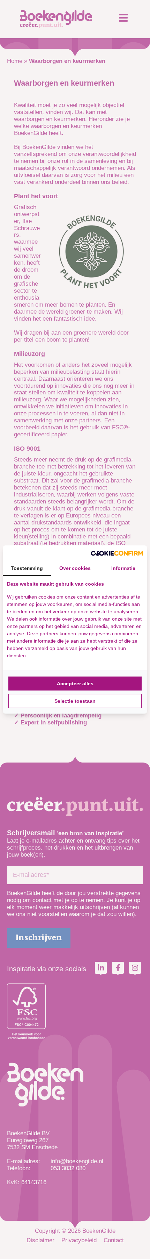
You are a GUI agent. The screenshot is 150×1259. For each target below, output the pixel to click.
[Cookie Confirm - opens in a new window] (117, 553)
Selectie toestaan (75, 701)
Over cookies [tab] (75, 568)
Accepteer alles (75, 683)
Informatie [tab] (123, 568)
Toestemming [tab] (27, 568)
